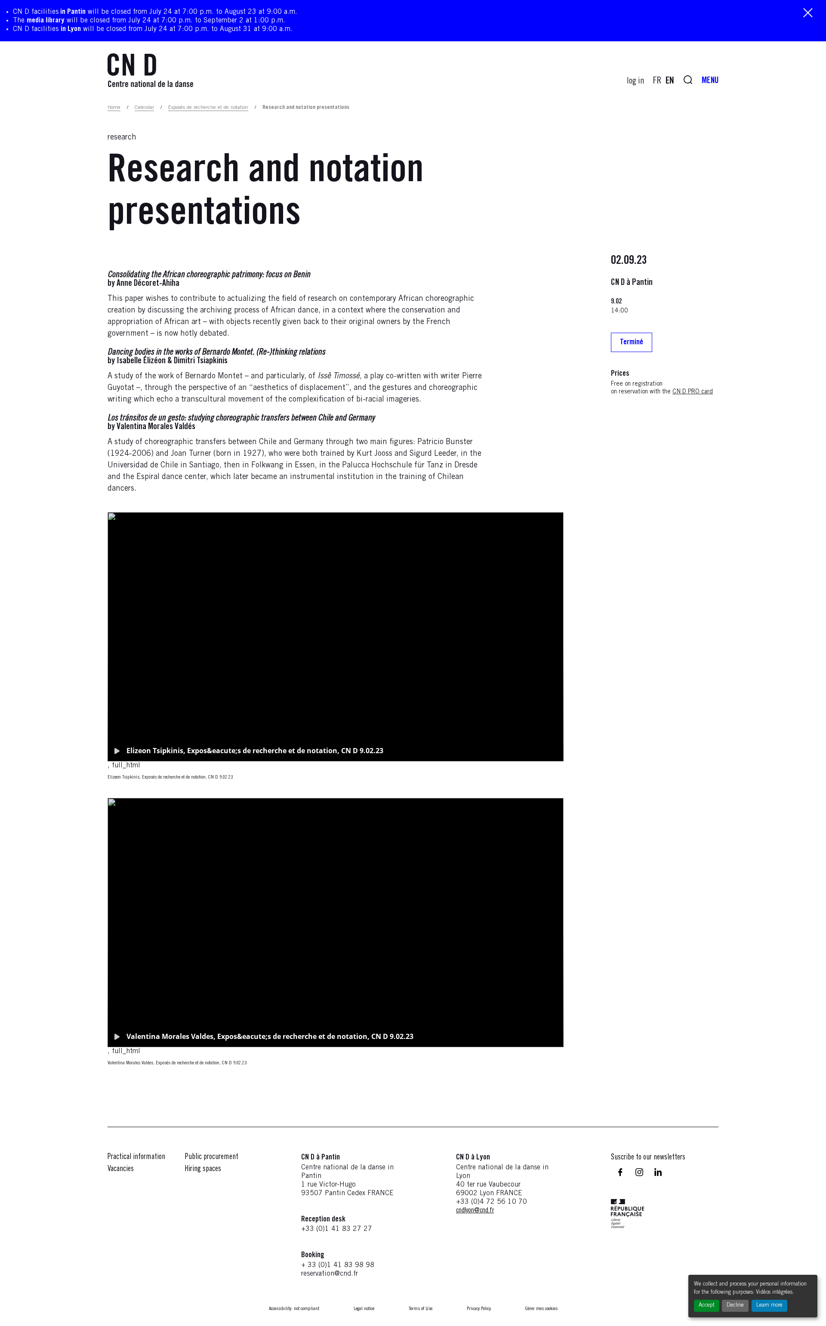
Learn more (769, 1305)
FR (657, 81)
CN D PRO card (692, 392)
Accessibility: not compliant (294, 1308)
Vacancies (121, 1169)
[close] (808, 13)
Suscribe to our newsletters (648, 1158)
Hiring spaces (203, 1169)
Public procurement (211, 1157)
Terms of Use (420, 1308)
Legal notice (364, 1308)
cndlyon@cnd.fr (475, 1210)
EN (670, 81)
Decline (735, 1305)
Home (114, 107)
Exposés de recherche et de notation (208, 107)
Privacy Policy (479, 1308)
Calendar (144, 107)
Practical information (136, 1157)
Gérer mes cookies (541, 1308)
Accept (707, 1305)
